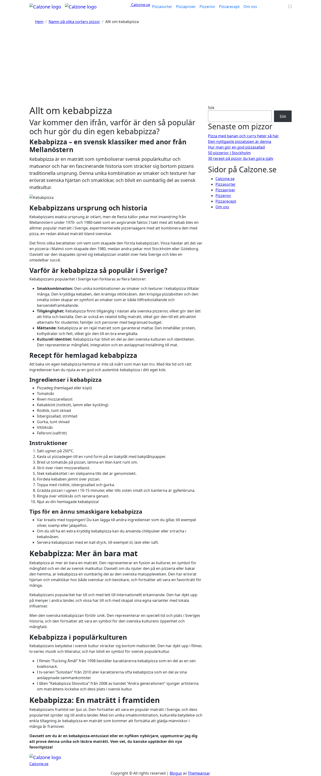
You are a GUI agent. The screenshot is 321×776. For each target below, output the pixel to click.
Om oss (250, 6)
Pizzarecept (229, 6)
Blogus (176, 773)
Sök (211, 107)
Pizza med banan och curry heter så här (243, 135)
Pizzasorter (162, 6)
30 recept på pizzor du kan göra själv (240, 158)
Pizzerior (207, 6)
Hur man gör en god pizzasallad (236, 147)
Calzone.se (140, 4)
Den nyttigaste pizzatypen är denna (239, 141)
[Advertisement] (160, 67)
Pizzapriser (186, 6)
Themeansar (198, 773)
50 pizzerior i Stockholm (229, 152)
